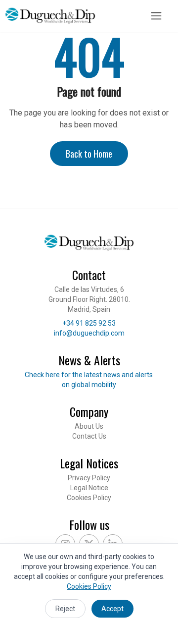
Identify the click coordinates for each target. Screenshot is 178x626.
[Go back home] (50, 16)
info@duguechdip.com (89, 333)
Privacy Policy (89, 478)
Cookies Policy (89, 498)
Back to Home (89, 153)
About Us (89, 426)
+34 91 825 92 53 (89, 323)
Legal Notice (89, 488)
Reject (65, 609)
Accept (112, 609)
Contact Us (89, 436)
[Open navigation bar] (156, 16)
